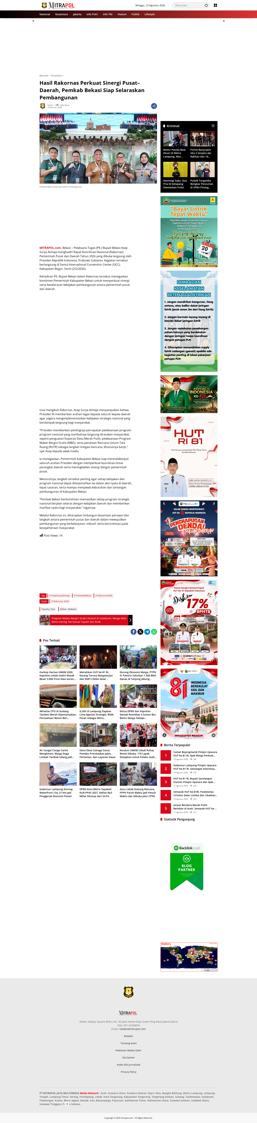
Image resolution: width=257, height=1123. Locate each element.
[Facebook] (134, 632)
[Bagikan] (154, 106)
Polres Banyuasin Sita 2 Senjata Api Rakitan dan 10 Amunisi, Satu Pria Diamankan (201, 153)
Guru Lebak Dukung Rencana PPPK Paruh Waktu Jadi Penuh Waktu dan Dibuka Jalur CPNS (138, 792)
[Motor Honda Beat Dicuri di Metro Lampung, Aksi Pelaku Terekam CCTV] (175, 138)
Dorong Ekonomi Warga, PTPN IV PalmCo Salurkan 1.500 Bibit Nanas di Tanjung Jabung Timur (138, 675)
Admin (50, 105)
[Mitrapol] (58, 5)
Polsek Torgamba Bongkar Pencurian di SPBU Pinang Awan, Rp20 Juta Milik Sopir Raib (201, 184)
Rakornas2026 (105, 595)
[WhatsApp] (154, 632)
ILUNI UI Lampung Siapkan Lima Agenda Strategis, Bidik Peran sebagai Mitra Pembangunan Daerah (97, 715)
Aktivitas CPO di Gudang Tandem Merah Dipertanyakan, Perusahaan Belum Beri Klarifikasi (58, 715)
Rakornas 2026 (61, 601)
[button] (206, 5)
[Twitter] (140, 632)
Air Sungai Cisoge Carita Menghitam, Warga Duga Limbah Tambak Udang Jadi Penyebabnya (56, 754)
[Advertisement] (22, 70)
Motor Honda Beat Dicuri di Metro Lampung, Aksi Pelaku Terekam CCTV (174, 153)
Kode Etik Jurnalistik (128, 1064)
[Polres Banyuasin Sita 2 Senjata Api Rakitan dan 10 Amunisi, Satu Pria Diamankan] (202, 138)
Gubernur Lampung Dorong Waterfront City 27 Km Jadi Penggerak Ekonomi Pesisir (56, 792)
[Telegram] (147, 632)
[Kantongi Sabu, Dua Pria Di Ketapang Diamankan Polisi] (175, 169)
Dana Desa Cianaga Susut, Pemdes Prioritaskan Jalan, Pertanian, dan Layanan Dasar (98, 754)
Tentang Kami (128, 1043)
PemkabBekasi (83, 595)
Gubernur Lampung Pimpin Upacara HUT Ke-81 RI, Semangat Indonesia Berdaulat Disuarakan (194, 767)
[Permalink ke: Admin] (44, 106)
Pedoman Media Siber (128, 1050)
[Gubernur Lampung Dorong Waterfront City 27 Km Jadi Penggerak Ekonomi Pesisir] (58, 774)
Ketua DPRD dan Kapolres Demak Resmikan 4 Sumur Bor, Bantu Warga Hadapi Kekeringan (138, 715)
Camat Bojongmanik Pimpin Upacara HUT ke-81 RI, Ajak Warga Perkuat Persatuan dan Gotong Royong (195, 753)
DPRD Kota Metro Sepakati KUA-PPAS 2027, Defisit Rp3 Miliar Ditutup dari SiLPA (96, 792)
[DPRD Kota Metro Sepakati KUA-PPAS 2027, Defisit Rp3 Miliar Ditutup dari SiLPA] (98, 774)
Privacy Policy (128, 1071)
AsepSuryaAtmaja (60, 595)
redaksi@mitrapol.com (132, 1029)
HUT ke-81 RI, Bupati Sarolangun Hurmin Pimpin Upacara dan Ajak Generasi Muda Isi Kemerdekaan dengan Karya (193, 780)
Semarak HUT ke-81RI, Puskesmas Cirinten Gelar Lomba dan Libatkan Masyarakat (194, 793)
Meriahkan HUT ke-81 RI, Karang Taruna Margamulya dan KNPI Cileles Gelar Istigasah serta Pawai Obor (96, 675)
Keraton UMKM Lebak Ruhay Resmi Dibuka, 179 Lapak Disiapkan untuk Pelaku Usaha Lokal (138, 754)
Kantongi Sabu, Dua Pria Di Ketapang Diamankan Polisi (175, 184)
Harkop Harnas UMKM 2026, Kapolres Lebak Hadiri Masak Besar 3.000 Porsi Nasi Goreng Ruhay (57, 675)
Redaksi (128, 1036)
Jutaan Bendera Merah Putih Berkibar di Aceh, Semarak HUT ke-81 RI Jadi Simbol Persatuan (194, 806)
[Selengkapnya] (213, 125)
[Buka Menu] (215, 5)
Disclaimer (128, 1057)
